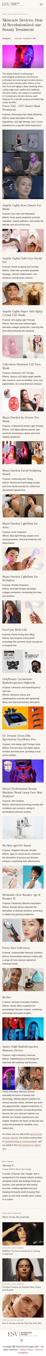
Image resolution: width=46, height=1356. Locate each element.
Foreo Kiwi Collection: (16, 948)
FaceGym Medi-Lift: (14, 629)
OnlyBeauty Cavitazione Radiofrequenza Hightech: (18, 680)
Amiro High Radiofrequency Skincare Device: (20, 1048)
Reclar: (6, 997)
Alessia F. (7, 38)
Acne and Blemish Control (18, 14)
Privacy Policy (26, 1349)
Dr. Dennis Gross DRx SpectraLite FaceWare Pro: (19, 737)
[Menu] (41, 4)
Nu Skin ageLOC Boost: (16, 845)
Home (4, 14)
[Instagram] (22, 1340)
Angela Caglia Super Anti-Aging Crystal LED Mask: (22, 313)
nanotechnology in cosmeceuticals (21, 1141)
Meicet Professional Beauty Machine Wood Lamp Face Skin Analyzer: (22, 792)
